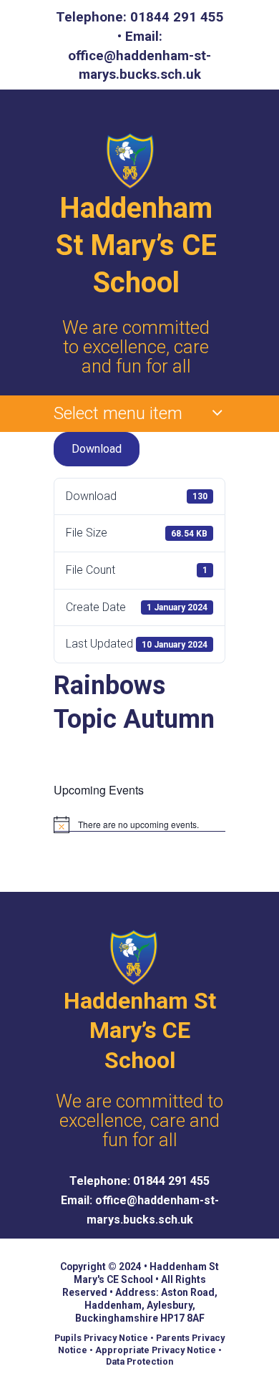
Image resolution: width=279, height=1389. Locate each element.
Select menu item (118, 413)
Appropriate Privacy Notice (155, 1350)
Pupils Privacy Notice (101, 1337)
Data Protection (139, 1361)
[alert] (139, 824)
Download (97, 449)
